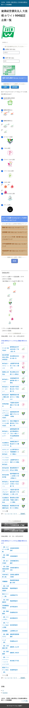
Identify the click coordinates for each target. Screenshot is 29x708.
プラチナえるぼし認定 (10, 194)
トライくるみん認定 (10, 171)
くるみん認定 (10, 149)
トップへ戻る (24, 701)
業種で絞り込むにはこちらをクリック (13, 227)
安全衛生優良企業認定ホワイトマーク (10, 98)
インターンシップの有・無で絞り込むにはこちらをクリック (14, 238)
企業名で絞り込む (10, 49)
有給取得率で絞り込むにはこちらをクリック (14, 252)
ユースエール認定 (10, 137)
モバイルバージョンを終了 (14, 705)
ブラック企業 (7, 205)
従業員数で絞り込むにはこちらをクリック (14, 232)
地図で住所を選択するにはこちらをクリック (14, 79)
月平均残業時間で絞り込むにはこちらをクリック (14, 245)
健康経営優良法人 (7, 110)
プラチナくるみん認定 (10, 160)
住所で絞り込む (9, 58)
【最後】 (22, 514)
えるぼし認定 (6, 183)
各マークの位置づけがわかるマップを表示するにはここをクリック (14, 219)
